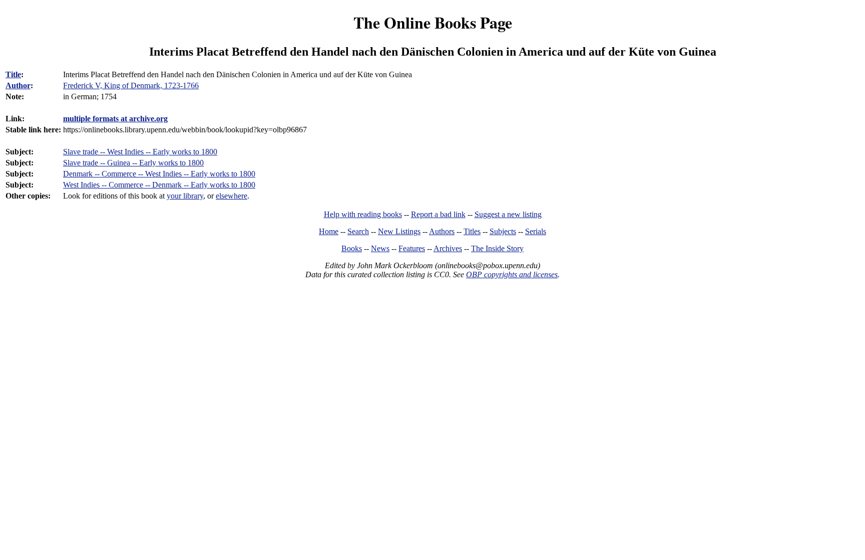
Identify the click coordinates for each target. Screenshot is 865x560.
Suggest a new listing (508, 214)
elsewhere (231, 196)
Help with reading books (363, 214)
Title (13, 74)
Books (351, 248)
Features (411, 248)
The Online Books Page (432, 22)
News (380, 248)
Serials (535, 231)
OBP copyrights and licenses (512, 274)
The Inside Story (497, 248)
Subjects (503, 231)
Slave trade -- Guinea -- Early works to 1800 (133, 162)
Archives (448, 248)
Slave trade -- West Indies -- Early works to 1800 (140, 151)
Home (328, 231)
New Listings (399, 231)
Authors (442, 231)
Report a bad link (438, 214)
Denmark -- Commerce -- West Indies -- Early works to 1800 (159, 173)
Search (358, 231)
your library (185, 196)
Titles (472, 231)
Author (18, 85)
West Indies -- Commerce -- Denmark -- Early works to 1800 (159, 184)
